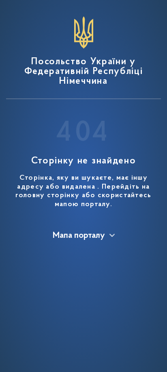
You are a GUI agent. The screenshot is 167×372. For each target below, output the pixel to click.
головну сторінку (47, 195)
